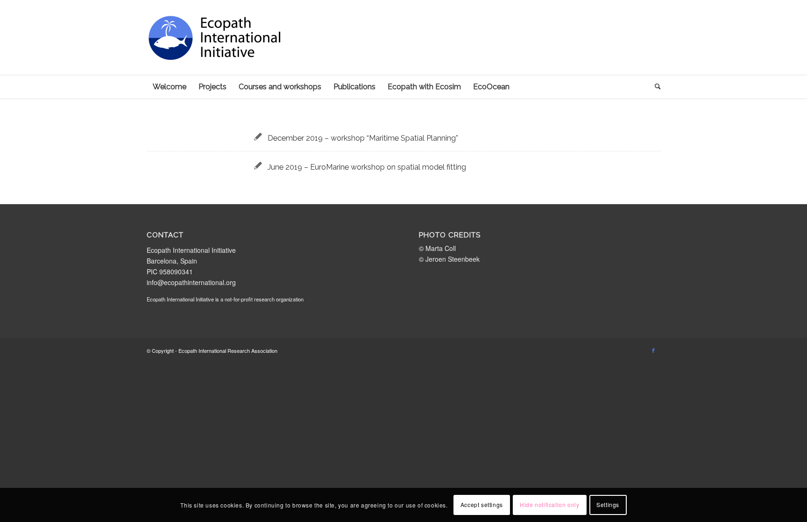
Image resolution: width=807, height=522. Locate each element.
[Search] (655, 87)
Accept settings (481, 504)
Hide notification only (549, 504)
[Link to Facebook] (653, 350)
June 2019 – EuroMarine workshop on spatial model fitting (367, 167)
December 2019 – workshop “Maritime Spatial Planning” (363, 138)
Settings (607, 504)
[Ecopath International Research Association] (217, 51)
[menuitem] (169, 87)
